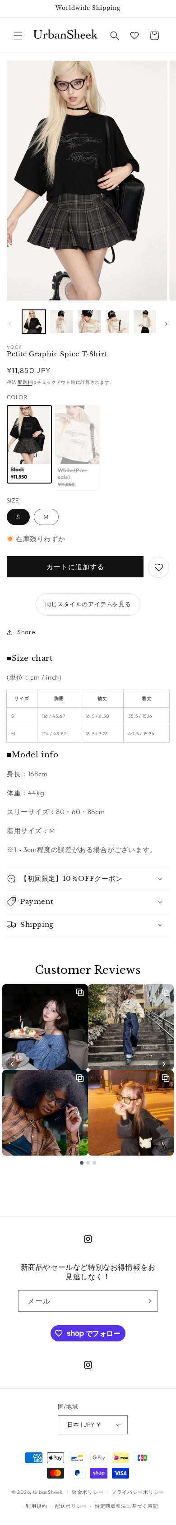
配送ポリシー (71, 1506)
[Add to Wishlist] (158, 567)
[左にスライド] (10, 324)
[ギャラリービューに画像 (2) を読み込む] (62, 321)
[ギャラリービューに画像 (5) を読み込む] (117, 321)
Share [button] (26, 632)
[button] (18, 36)
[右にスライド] (166, 324)
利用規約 (36, 1506)
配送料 (25, 382)
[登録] (147, 1301)
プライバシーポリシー (137, 1492)
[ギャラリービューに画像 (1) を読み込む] (34, 321)
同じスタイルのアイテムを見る (88, 604)
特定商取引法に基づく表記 (126, 1506)
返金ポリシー (87, 1492)
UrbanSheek (48, 1492)
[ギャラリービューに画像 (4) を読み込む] (89, 321)
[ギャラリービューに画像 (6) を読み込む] (145, 321)
